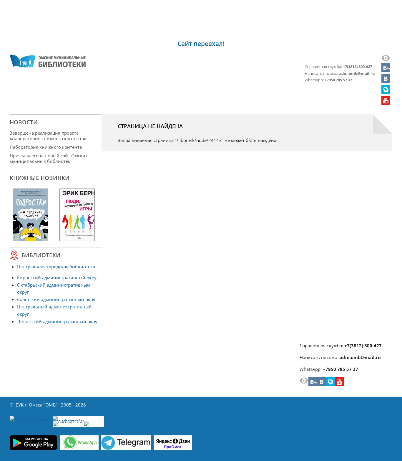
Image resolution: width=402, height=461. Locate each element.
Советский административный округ (57, 299)
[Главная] (48, 60)
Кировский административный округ (57, 277)
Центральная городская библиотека (56, 267)
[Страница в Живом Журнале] (385, 92)
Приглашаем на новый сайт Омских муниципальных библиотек (49, 158)
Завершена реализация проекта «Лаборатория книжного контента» (48, 135)
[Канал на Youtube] (385, 103)
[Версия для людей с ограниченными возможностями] (385, 59)
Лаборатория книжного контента (46, 147)
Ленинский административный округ (58, 321)
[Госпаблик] (385, 70)
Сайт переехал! (201, 43)
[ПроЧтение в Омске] (385, 81)
